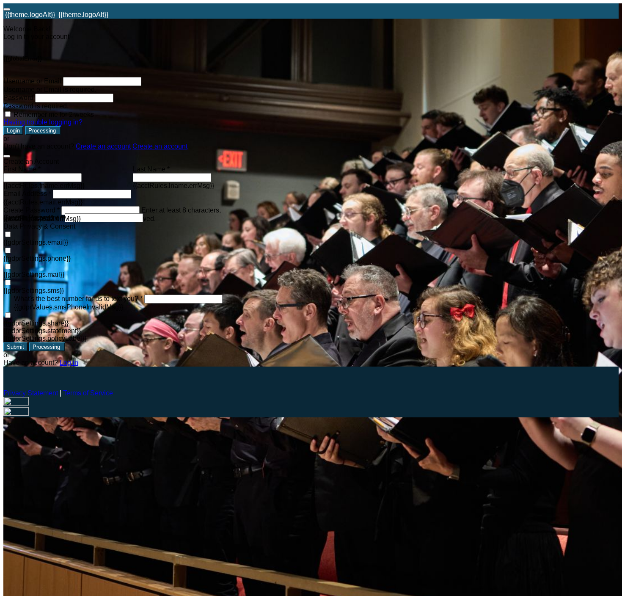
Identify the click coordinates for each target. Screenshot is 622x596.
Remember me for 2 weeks (54, 114)
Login (13, 130)
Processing (43, 130)
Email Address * (27, 193)
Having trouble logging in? (43, 122)
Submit (15, 347)
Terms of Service (88, 393)
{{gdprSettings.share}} (36, 323)
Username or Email (32, 81)
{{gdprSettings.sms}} (33, 290)
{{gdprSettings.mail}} (33, 274)
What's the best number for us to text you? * (78, 298)
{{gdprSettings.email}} (35, 242)
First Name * (22, 169)
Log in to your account (36, 36)
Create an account (103, 146)
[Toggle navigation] (6, 9)
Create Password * (31, 210)
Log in (69, 362)
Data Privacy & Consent (39, 226)
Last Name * (151, 169)
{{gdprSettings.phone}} (37, 258)
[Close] (6, 156)
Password (18, 97)
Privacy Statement (30, 393)
